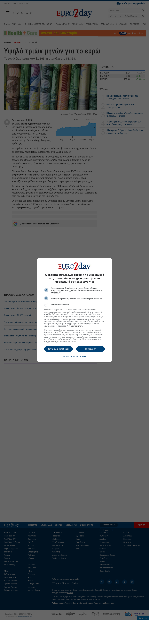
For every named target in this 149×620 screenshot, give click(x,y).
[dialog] (74, 310)
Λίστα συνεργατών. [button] (75, 326)
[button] (74, 305)
